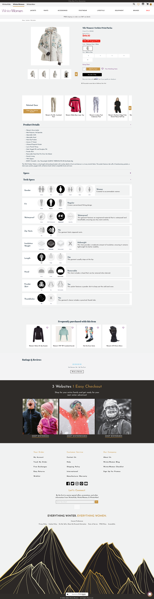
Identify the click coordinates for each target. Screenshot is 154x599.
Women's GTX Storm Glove (114, 346)
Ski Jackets (33, 20)
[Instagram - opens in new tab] (77, 484)
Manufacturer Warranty (77, 476)
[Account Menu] (143, 4)
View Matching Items (111, 69)
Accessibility (111, 524)
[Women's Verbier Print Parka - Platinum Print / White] (33, 73)
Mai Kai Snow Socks (89, 346)
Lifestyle (101, 10)
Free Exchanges (40, 466)
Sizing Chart (86, 64)
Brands (136, 10)
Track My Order (40, 462)
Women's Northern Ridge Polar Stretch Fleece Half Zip (117, 116)
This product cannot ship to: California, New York (94, 83)
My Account (39, 457)
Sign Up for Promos (112, 471)
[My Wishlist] (138, 4)
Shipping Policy (73, 466)
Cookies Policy (53, 524)
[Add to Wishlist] (102, 69)
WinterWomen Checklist (113, 466)
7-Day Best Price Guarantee (77, 1)
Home (23, 20)
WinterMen (31, 4)
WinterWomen (18, 4)
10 (87, 59)
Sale (148, 10)
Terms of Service (93, 524)
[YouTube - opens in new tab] (86, 484)
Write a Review (77, 371)
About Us (107, 457)
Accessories (62, 10)
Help (69, 462)
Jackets (33, 10)
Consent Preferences (77, 521)
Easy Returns (39, 471)
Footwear (83, 10)
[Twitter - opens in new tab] (72, 484)
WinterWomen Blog (111, 462)
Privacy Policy (43, 524)
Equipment (119, 10)
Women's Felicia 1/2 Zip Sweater (38, 346)
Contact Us (71, 457)
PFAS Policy (102, 524)
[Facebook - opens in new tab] (68, 484)
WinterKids (6, 4)
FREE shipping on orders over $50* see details (77, 16)
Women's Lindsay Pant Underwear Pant (96, 116)
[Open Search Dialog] (134, 4)
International (72, 471)
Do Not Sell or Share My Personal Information (72, 524)
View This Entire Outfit (32, 111)
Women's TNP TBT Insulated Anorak (63, 346)
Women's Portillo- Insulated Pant (53, 116)
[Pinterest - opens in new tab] (81, 484)
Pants (46, 10)
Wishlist (37, 476)
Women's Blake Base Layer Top (75, 115)
